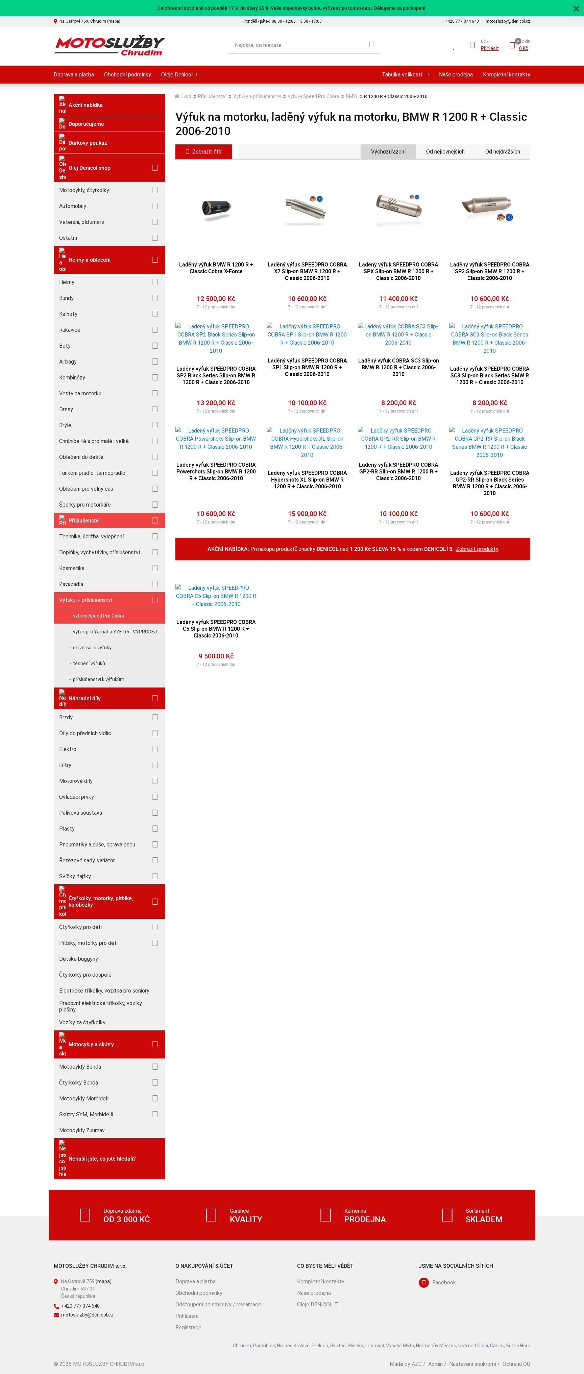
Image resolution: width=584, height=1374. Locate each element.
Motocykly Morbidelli (84, 1098)
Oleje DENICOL (315, 1304)
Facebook (444, 1282)
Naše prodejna (456, 74)
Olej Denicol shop (90, 167)
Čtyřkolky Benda (78, 1082)
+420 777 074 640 (462, 21)
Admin (435, 1364)
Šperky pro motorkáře (85, 505)
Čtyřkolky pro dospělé (85, 975)
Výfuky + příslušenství (85, 600)
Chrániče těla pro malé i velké (94, 441)
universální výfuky (92, 647)
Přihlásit (490, 48)
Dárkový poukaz (88, 142)
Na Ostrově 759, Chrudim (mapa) (89, 21)
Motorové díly (76, 781)
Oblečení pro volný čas (86, 489)
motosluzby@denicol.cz (508, 21)
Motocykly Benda (80, 1067)
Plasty (67, 828)
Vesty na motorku (80, 393)
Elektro (67, 749)
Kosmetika (71, 568)
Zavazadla (71, 584)
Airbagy (68, 361)
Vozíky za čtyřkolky (82, 1022)
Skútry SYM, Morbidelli (86, 1114)
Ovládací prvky (76, 797)
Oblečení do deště (81, 457)
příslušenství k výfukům (98, 679)
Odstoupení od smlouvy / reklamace (218, 1304)
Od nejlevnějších (445, 151)
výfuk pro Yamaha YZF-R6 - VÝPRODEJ (115, 631)
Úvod (185, 96)
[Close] (576, 8)
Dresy (66, 409)
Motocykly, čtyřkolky (84, 190)
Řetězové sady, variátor (87, 860)
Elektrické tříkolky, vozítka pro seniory (104, 990)
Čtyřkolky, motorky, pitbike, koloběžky (101, 901)
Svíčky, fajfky (75, 876)
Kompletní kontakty (506, 74)
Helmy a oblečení (90, 259)
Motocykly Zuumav (82, 1130)
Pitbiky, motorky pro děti (88, 943)
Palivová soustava (80, 813)
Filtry (65, 765)
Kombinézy (72, 377)
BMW (351, 96)
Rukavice (69, 330)
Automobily (72, 206)
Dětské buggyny (78, 959)
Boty (65, 346)
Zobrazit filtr (207, 151)
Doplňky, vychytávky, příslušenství (99, 552)
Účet (486, 41)
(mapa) (104, 1281)
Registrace (188, 1327)
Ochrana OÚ (516, 1364)
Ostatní (68, 238)
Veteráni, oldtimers (81, 222)
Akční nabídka (86, 105)
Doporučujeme (86, 123)
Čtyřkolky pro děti (80, 927)
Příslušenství (84, 520)
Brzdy (66, 717)
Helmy (66, 282)
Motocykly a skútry (91, 1044)
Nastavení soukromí (472, 1364)
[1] (372, 45)
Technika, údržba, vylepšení (91, 536)
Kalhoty (68, 314)
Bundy (66, 298)
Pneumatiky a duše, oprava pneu (97, 844)
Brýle (65, 425)
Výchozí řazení (388, 151)
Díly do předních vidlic (85, 733)
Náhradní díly (85, 698)
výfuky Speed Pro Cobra (98, 616)
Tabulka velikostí (402, 74)
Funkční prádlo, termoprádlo (92, 473)
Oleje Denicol (177, 74)
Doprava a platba (74, 74)
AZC (417, 1364)
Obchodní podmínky (127, 74)
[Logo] (109, 45)
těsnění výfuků (89, 663)
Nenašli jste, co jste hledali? (102, 1158)
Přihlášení (186, 1316)
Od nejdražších (502, 151)
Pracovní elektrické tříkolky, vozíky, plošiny (101, 1006)
